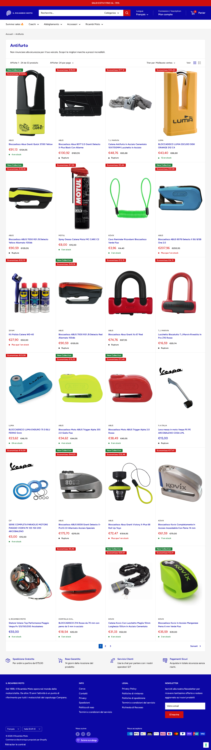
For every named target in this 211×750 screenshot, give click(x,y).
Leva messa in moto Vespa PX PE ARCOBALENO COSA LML (174, 431)
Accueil (9, 34)
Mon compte (165, 14)
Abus (11, 140)
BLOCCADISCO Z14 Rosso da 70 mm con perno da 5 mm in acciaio (79, 625)
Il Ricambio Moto (17, 619)
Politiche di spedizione (133, 698)
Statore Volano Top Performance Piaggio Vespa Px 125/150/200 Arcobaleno (29, 625)
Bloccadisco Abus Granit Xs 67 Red (125, 334)
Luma (160, 140)
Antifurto (20, 34)
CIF (10, 521)
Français (10, 729)
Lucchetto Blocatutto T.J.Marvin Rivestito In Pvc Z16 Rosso (179, 336)
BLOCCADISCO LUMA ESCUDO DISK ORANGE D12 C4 (176, 146)
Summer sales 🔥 (15, 24)
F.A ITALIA (162, 425)
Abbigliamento (51, 24)
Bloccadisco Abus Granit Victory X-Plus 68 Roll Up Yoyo (129, 526)
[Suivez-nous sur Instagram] (83, 734)
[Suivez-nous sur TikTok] (89, 734)
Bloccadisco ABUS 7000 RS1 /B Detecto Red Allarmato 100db (80, 336)
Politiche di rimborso (132, 693)
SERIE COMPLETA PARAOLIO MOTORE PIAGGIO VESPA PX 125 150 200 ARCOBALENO (28, 528)
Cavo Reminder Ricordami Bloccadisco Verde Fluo (127, 241)
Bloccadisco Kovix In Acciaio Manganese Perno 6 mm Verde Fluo (178, 625)
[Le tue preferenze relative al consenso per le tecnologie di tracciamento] (206, 745)
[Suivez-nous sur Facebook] (78, 734)
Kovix (111, 235)
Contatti (83, 693)
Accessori (72, 24)
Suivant (194, 646)
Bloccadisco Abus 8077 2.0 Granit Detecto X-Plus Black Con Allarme (79, 146)
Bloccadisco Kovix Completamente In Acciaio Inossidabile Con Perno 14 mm (176, 526)
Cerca (82, 688)
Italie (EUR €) (30, 729)
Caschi (32, 24)
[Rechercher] (126, 13)
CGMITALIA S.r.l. (66, 619)
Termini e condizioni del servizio (95, 712)
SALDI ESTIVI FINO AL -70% (105, 3)
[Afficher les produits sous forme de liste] (199, 62)
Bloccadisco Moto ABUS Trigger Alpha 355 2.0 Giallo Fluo (79, 431)
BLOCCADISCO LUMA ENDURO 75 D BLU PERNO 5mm (29, 431)
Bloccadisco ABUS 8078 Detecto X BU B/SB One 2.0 (179, 241)
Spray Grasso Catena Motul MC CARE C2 (79, 239)
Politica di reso (86, 707)
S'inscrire (174, 714)
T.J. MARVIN (113, 140)
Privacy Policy (129, 688)
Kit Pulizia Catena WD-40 (21, 334)
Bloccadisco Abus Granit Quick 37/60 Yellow (31, 144)
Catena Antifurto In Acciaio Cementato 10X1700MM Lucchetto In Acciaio (127, 146)
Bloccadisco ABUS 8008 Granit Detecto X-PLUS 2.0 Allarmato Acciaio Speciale (80, 526)
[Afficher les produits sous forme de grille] (194, 62)
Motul (62, 235)
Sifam (11, 330)
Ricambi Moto (93, 24)
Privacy (83, 698)
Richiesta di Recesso (132, 707)
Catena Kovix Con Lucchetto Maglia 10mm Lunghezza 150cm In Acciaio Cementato (129, 625)
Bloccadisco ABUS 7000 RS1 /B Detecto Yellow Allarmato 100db (28, 241)
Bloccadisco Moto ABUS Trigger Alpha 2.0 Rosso (129, 431)
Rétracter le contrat (15, 744)
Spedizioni (84, 702)
